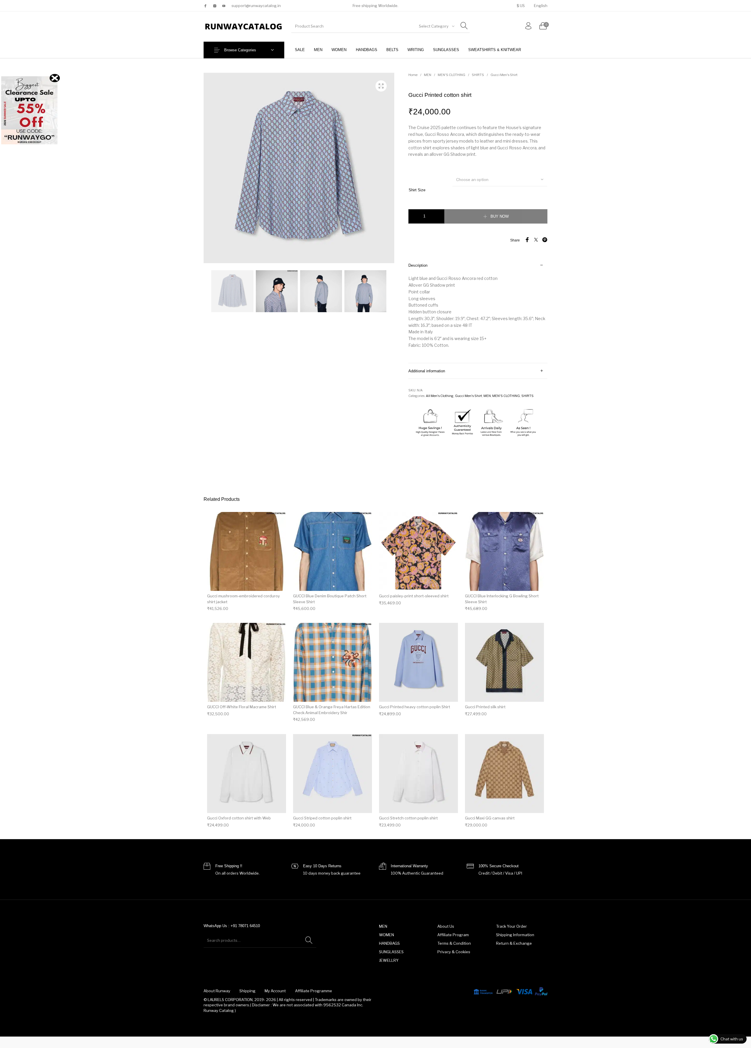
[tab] (477, 310)
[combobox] (436, 26)
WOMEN (386, 934)
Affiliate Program (453, 934)
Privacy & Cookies (453, 951)
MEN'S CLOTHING (451, 75)
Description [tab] (417, 265)
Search (309, 940)
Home (412, 75)
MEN (427, 75)
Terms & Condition (454, 943)
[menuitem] (520, 5)
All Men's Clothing (440, 396)
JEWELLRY (389, 960)
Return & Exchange (514, 943)
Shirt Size (417, 190)
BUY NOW (499, 216)
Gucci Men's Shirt (503, 75)
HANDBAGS (389, 943)
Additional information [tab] (426, 371)
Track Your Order (511, 926)
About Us (445, 926)
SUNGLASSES (391, 951)
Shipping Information (515, 934)
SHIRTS (478, 75)
